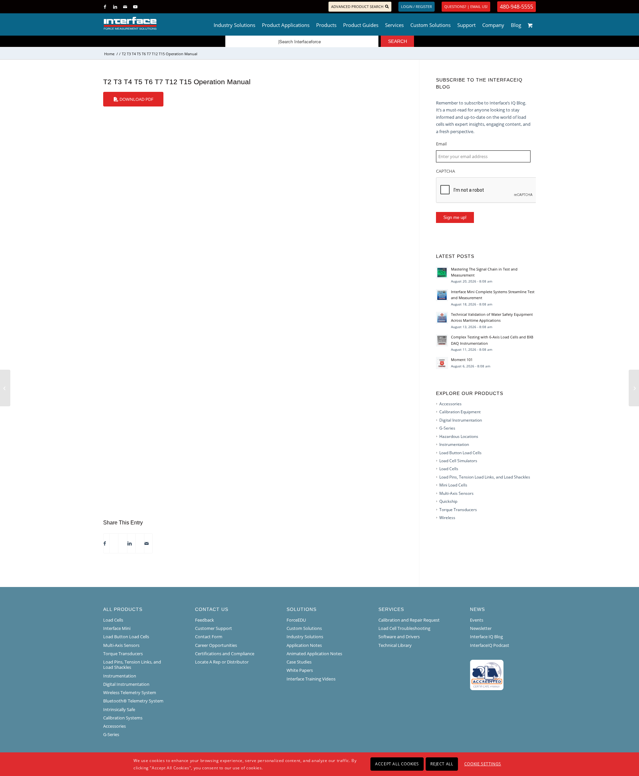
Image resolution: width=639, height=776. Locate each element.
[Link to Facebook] (105, 7)
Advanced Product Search (357, 6)
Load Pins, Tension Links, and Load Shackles (132, 664)
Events (476, 620)
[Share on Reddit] (138, 543)
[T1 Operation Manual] (5, 388)
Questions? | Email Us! (466, 6)
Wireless (447, 517)
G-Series (447, 428)
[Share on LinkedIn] (129, 543)
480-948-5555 (516, 6)
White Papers (300, 670)
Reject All (441, 764)
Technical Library (395, 645)
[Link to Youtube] (135, 7)
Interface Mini (116, 628)
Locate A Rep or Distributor (222, 662)
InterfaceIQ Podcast (489, 645)
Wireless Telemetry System (129, 692)
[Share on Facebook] (105, 543)
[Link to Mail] (125, 7)
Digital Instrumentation (460, 420)
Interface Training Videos (311, 679)
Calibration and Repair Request (409, 620)
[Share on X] (112, 543)
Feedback (204, 620)
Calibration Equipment (460, 412)
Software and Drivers (399, 637)
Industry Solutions (305, 637)
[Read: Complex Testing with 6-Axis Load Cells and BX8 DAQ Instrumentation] (442, 340)
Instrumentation (454, 444)
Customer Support (213, 628)
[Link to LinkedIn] (115, 7)
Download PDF (135, 99)
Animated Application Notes (314, 654)
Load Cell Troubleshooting (404, 628)
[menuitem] (234, 23)
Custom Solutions (304, 628)
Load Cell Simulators (458, 461)
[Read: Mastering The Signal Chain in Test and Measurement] (442, 273)
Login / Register (416, 6)
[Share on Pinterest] (120, 543)
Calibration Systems (122, 718)
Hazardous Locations (458, 436)
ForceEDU (296, 620)
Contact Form (208, 637)
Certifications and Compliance (224, 654)
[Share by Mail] (146, 543)
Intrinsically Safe (119, 709)
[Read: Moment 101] (442, 363)
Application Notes (304, 645)
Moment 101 (462, 359)
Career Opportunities (216, 645)
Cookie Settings (482, 764)
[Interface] (152, 23)
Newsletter (481, 628)
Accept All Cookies (397, 764)
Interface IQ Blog (486, 637)
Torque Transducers (458, 509)
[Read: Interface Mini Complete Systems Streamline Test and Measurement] (442, 295)
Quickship (448, 501)
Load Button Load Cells (460, 453)
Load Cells (448, 469)
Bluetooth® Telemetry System (133, 701)
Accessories (450, 404)
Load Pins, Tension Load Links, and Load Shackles (484, 477)
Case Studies (299, 662)
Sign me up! (455, 217)
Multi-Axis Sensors (456, 493)
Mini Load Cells (453, 485)
